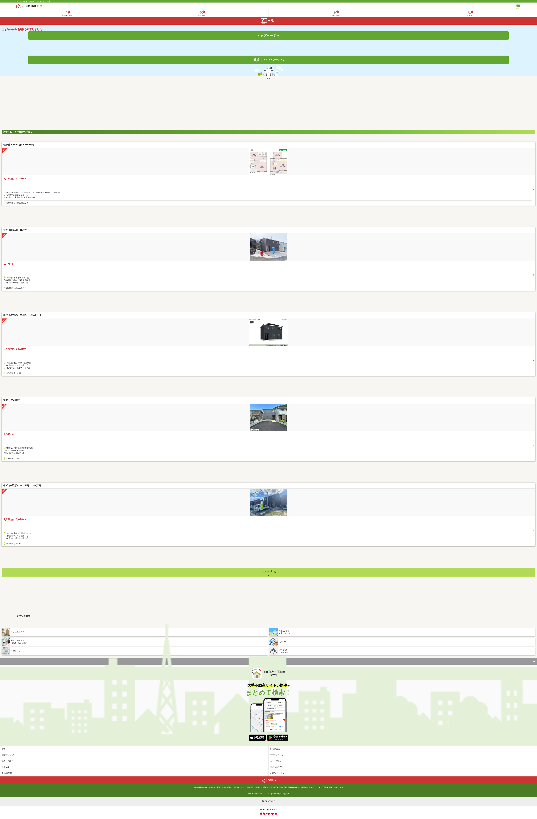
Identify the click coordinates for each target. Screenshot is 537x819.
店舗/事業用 (6, 773)
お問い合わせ (275, 794)
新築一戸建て (7, 761)
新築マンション (8, 755)
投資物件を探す (277, 767)
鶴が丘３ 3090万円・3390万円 (18, 144)
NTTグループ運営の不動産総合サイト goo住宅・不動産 (33, 1)
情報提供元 (273, 787)
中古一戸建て (276, 761)
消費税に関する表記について (333, 787)
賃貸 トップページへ (268, 60)
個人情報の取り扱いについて (311, 787)
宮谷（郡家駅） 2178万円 (16, 230)
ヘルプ (266, 794)
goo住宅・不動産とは (199, 787)
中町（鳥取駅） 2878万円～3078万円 (22, 485)
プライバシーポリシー (254, 794)
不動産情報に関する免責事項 (289, 787)
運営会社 (286, 794)
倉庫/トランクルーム (279, 773)
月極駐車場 (275, 749)
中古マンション (277, 755)
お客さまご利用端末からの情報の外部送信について (226, 787)
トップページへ (268, 35)
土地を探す (6, 767)
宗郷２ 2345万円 (11, 400)
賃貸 (3, 749)
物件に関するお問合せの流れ (257, 787)
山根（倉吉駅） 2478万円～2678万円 (22, 315)
